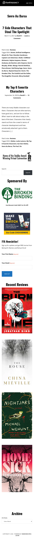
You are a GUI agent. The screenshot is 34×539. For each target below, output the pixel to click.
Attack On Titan (7, 55)
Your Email (8, 263)
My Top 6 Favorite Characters (17, 89)
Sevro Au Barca (7, 146)
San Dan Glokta (22, 144)
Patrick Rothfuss (24, 66)
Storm (23, 71)
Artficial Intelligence (23, 52)
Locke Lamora (21, 141)
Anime (13, 52)
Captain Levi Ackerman (10, 58)
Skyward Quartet (15, 71)
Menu (30, 3)
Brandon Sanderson (20, 55)
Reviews (13, 50)
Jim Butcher (13, 63)
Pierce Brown (6, 68)
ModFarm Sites (26, 534)
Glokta (13, 141)
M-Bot (10, 66)
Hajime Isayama (15, 60)
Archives (4, 518)
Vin (20, 146)
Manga (15, 66)
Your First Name (10, 254)
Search (4, 169)
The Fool (16, 146)
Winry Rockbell (24, 76)
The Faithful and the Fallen (21, 73)
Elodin (21, 58)
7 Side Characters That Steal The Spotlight (17, 29)
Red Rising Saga (17, 68)
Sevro (25, 68)
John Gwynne (22, 63)
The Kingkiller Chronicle (10, 76)
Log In (17, 535)
